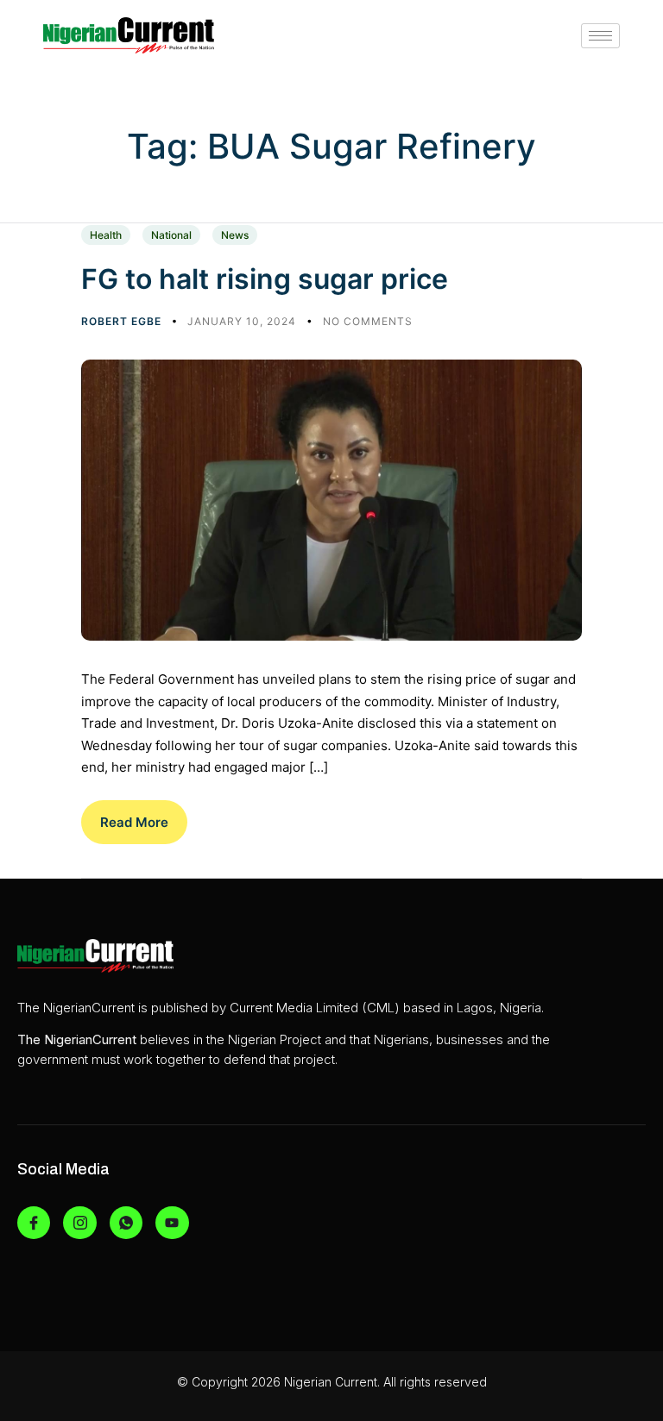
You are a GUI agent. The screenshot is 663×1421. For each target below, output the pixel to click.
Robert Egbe (123, 321)
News (235, 234)
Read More (134, 822)
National (171, 234)
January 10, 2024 (243, 321)
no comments (368, 321)
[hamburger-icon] (600, 35)
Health (106, 234)
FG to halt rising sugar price (264, 279)
